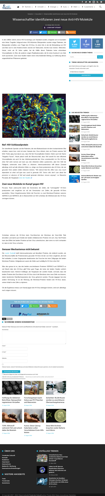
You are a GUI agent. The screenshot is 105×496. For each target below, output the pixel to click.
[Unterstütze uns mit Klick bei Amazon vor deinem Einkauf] (43, 313)
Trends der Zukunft (8, 455)
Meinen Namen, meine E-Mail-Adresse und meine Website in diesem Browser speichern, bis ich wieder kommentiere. (33, 367)
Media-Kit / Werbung (9, 466)
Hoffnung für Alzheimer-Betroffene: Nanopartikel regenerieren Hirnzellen (11, 400)
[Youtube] (90, 2)
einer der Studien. (25, 178)
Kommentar (5, 329)
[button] (34, 32)
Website (4, 358)
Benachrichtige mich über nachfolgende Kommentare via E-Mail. (21, 374)
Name (4, 345)
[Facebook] (82, 2)
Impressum (6, 462)
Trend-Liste (6, 481)
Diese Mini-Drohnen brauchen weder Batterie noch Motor (55, 428)
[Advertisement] (34, 76)
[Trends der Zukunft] (6, 7)
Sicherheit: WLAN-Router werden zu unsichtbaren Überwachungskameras (55, 400)
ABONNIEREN (86, 75)
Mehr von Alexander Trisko (13, 377)
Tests (4, 479)
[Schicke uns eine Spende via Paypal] (25, 313)
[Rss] (97, 2)
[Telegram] (101, 2)
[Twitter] (86, 2)
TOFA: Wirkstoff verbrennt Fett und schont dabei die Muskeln (12, 428)
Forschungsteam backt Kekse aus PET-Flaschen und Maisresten (33, 400)
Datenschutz (6, 464)
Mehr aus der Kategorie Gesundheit (39, 377)
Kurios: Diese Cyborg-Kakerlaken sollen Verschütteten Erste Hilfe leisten (34, 429)
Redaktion (5, 460)
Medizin (9, 319)
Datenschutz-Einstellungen (11, 468)
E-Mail (4, 352)
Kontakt (5, 457)
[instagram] (93, 2)
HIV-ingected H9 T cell (34, 139)
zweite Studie (9, 253)
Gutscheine (6, 483)
